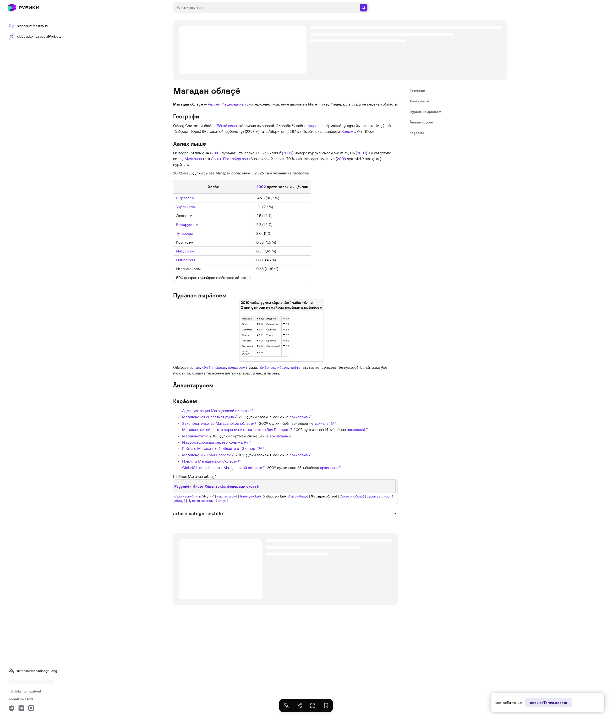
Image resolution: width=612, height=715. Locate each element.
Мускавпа (193, 158)
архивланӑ (299, 416)
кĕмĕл (207, 367)
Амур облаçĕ (298, 496)
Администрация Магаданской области (216, 410)
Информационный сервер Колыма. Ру (215, 442)
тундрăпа (315, 125)
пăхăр (264, 367)
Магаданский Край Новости (206, 454)
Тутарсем (184, 233)
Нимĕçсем (185, 259)
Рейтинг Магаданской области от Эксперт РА (222, 448)
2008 (341, 158)
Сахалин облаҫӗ (351, 496)
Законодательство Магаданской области (218, 423)
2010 (215, 153)
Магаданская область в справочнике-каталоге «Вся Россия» (235, 429)
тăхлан (220, 367)
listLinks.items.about (25, 691)
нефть (295, 367)
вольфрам (236, 367)
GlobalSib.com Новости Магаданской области (222, 467)
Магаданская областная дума (208, 416)
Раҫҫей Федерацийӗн (227, 104)
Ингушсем (185, 251)
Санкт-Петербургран (229, 158)
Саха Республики (187, 496)
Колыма (348, 131)
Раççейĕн (182, 486)
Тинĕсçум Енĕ (250, 496)
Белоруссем (187, 224)
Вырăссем (185, 198)
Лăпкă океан (227, 125)
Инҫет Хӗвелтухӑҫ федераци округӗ (225, 486)
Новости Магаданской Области (209, 461)
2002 (261, 186)
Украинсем (186, 206)
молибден (279, 367)
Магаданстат (193, 436)
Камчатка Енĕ (227, 496)
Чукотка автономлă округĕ (208, 500)
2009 (287, 153)
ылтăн (195, 367)
